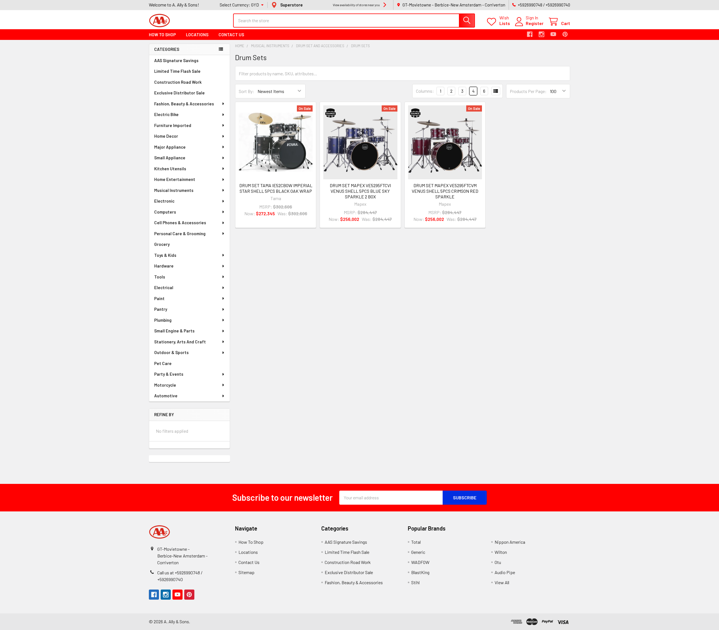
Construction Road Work (178, 82)
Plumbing (163, 320)
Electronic (164, 200)
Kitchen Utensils (170, 168)
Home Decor (166, 136)
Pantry (160, 309)
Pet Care (163, 363)
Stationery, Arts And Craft (180, 341)
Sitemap (246, 572)
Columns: (425, 91)
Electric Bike (166, 114)
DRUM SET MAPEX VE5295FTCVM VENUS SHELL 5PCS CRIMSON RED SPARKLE (445, 191)
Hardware (164, 265)
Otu (498, 562)
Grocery (162, 244)
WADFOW (420, 562)
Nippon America (510, 542)
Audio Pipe (505, 572)
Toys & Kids (165, 255)
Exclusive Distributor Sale (179, 92)
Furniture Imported (172, 125)
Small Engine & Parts (174, 330)
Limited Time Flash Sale (177, 71)
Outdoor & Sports (171, 352)
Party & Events (168, 374)
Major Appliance (170, 146)
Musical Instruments (174, 190)
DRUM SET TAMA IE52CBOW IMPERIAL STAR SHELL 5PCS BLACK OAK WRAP (275, 188)
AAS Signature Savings (176, 60)
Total (416, 542)
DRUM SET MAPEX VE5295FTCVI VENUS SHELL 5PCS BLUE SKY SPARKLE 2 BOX (360, 191)
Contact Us (231, 34)
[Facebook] (530, 34)
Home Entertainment (174, 179)
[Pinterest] (565, 34)
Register (534, 23)
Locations (197, 34)
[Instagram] (541, 34)
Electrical (163, 287)
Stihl (415, 582)
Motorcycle (165, 384)
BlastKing (420, 572)
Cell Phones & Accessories (180, 222)
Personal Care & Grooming (180, 233)
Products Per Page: (528, 91)
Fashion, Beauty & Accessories (184, 103)
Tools (159, 276)
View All (502, 582)
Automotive (166, 395)
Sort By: (246, 91)
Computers (165, 211)
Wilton (501, 552)
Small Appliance (169, 157)
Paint (159, 298)
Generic (418, 552)
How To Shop (162, 34)
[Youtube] (553, 34)
